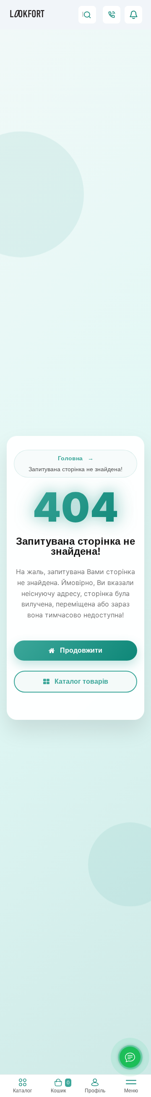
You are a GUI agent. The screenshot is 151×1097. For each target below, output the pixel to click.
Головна (70, 458)
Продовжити (81, 650)
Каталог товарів (81, 681)
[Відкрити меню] (131, 1084)
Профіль (95, 1090)
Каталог (22, 1090)
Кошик (60, 1086)
